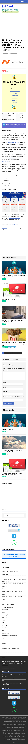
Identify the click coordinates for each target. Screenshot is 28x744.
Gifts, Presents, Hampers (8, 604)
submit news (11, 720)
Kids (3, 622)
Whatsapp (15, 95)
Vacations (4, 643)
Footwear (4, 599)
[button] (24, 1)
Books (3, 577)
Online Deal (17, 353)
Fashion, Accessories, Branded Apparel (12, 596)
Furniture (4, 602)
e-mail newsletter (15, 91)
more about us (5, 665)
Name (5, 382)
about (19, 718)
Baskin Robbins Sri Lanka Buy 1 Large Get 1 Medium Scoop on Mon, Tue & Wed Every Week (13, 344)
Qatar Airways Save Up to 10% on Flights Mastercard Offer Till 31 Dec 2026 (12, 451)
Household (4, 617)
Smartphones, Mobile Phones (9, 635)
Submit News (5, 668)
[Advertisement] (14, 26)
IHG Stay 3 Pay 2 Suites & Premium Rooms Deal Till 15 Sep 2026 (13, 321)
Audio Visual (5, 574)
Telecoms (4, 641)
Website (5, 391)
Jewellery (4, 620)
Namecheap (8, 353)
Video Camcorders (6, 646)
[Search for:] (14, 515)
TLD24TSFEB (12, 158)
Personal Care (5, 633)
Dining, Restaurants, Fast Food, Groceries (12, 591)
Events (3, 594)
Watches (4, 651)
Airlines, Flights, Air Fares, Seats (10, 571)
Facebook (15, 98)
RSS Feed (15, 102)
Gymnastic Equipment (7, 607)
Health (3, 612)
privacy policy (15, 718)
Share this (4, 228)
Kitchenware (5, 625)
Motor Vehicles (5, 628)
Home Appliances (6, 615)
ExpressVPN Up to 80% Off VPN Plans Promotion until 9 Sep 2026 (12, 298)
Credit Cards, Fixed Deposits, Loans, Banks (12, 583)
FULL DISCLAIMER (15, 738)
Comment (5, 370)
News (3, 630)
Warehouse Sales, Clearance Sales (10, 648)
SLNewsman (13, 53)
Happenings (5, 609)
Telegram (15, 93)
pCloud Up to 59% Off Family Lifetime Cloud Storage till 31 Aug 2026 (13, 276)
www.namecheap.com (14, 142)
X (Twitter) (15, 100)
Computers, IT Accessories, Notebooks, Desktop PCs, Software (14, 580)
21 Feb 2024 (5, 53)
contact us (17, 720)
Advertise (12, 668)
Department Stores (6, 586)
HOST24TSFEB (5, 161)
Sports (3, 638)
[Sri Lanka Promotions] (14, 8)
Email (4, 387)
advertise (23, 718)
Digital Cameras (6, 589)
